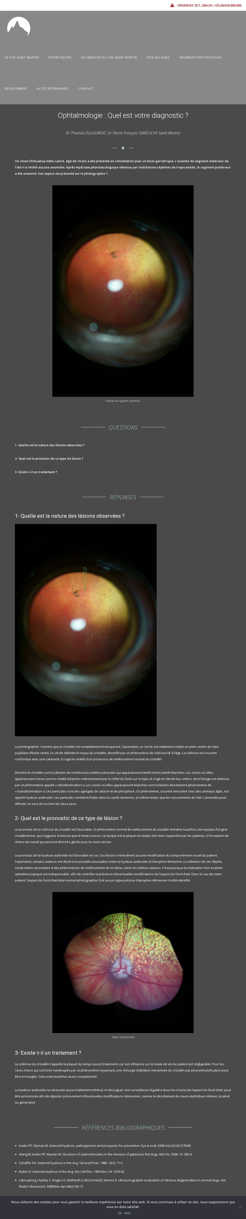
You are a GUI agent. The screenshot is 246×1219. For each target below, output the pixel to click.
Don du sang (158, 57)
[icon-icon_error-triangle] (173, 5)
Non (127, 1213)
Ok (120, 1213)
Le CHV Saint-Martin (22, 57)
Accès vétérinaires (52, 89)
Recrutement (16, 89)
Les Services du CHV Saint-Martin (109, 57)
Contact (85, 89)
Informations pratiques (200, 57)
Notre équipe (60, 57)
